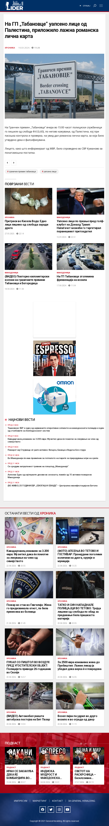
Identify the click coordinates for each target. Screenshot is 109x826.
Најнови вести (22, 419)
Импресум (20, 800)
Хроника (10, 47)
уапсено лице (50, 171)
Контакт (57, 800)
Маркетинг (40, 800)
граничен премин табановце (22, 171)
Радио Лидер (14, 5)
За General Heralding (81, 800)
